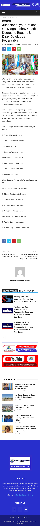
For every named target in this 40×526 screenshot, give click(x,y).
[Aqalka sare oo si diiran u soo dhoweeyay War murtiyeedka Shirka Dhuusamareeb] (7, 418)
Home (4, 18)
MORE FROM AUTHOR (26, 291)
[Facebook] (4, 49)
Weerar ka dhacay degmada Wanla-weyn (10, 255)
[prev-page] (3, 337)
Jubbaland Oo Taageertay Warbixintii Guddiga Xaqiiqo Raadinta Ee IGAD (29, 256)
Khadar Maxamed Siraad (12, 44)
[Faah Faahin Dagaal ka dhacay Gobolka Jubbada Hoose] (7, 397)
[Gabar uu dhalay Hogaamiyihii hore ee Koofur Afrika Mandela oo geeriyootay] (7, 429)
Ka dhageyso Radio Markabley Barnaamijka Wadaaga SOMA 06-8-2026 (25, 299)
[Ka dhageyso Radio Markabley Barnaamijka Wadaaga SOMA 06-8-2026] (7, 299)
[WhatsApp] (19, 49)
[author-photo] (20, 277)
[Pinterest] (14, 49)
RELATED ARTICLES (10, 291)
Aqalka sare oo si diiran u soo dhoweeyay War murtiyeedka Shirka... (25, 418)
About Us (18, 517)
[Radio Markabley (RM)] (20, 5)
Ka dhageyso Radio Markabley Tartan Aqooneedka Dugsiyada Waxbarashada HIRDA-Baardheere (23, 312)
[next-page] (7, 337)
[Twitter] (9, 49)
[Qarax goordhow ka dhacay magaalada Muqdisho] (7, 408)
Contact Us (26, 517)
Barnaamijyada (12, 18)
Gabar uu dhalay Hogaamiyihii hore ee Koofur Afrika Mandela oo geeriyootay (25, 429)
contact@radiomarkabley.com (24, 495)
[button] (3, 13)
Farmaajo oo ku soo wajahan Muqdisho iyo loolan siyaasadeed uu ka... (25, 386)
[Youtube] (26, 509)
